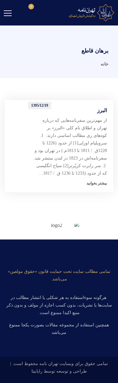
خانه (105, 64)
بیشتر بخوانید (97, 183)
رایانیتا (36, 371)
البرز (102, 110)
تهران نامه (48, 363)
